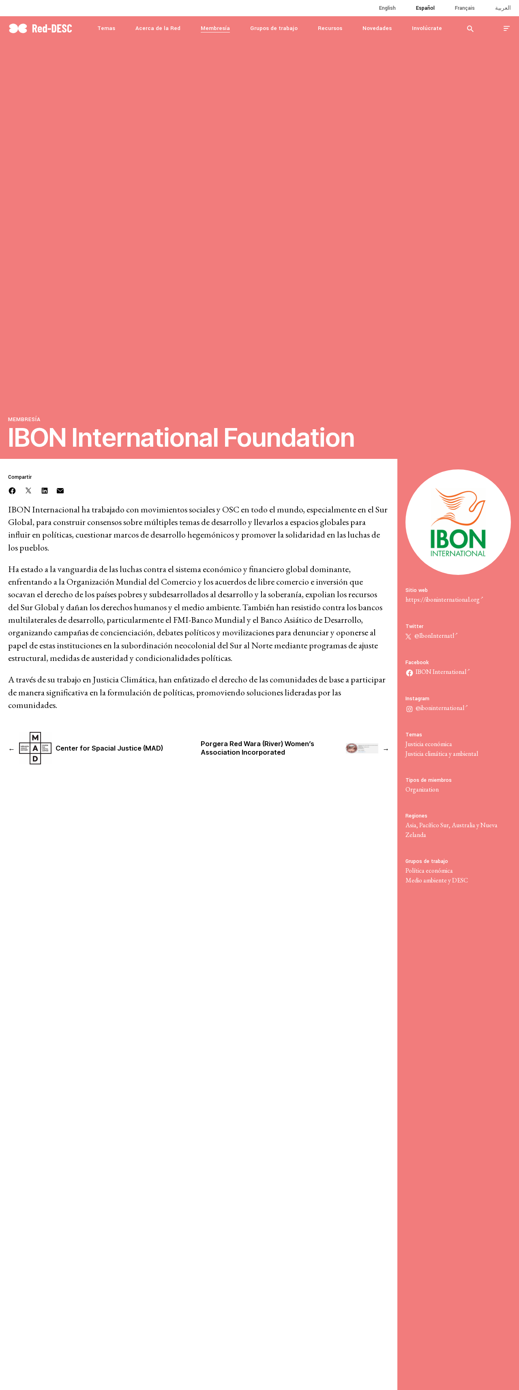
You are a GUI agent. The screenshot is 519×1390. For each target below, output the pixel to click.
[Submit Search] (470, 28)
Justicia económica (428, 744)
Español (425, 8)
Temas (106, 28)
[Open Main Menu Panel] (507, 28)
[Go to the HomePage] (40, 27)
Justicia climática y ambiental (441, 753)
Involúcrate (427, 28)
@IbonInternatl (433, 635)
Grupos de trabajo (274, 28)
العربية (503, 8)
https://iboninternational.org (442, 599)
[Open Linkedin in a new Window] (45, 489)
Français (465, 8)
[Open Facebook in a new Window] (12, 489)
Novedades (377, 28)
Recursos (330, 28)
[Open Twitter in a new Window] (28, 489)
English (387, 8)
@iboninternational (440, 708)
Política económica (429, 870)
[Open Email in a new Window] (60, 489)
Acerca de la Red (157, 28)
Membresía (215, 28)
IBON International (441, 671)
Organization (422, 789)
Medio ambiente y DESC (436, 880)
